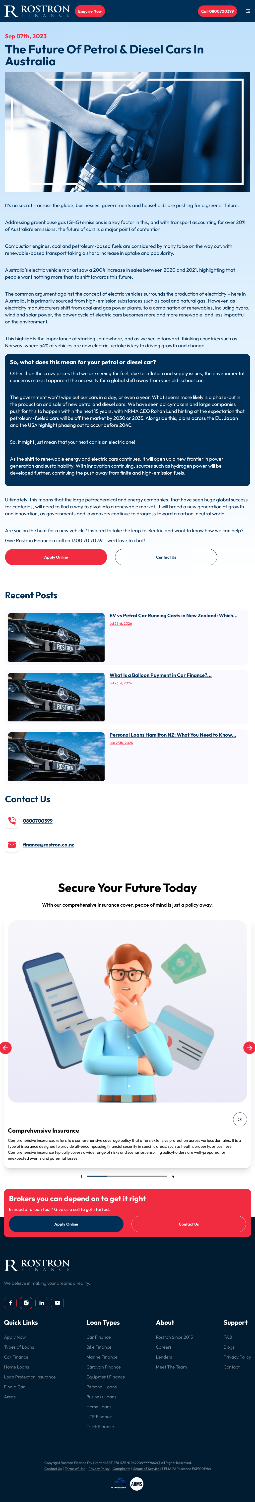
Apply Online (56, 557)
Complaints (121, 1468)
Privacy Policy (99, 1468)
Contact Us (166, 557)
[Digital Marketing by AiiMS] (127, 1484)
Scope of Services (147, 1468)
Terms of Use (75, 1468)
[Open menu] (248, 11)
